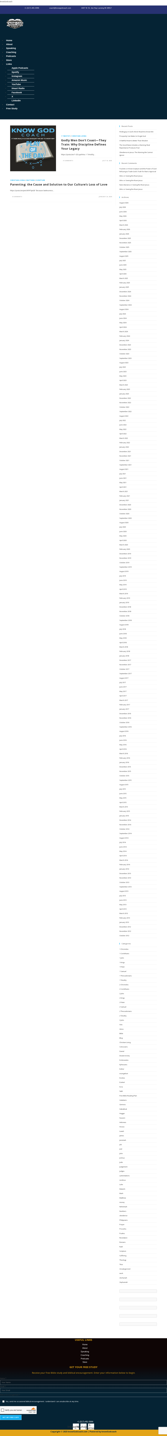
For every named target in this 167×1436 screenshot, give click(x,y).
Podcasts (11, 56)
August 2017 (123, 678)
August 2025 (123, 256)
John (121, 1153)
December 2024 (125, 291)
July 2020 (122, 527)
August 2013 (123, 891)
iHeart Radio (18, 88)
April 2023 (123, 380)
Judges (121, 1171)
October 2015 (124, 776)
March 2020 (123, 545)
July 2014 (122, 842)
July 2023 (122, 367)
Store (9, 60)
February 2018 (124, 651)
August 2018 (123, 625)
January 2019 (124, 602)
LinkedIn (16, 100)
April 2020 (123, 540)
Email (3, 1386)
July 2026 (122, 207)
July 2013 (122, 896)
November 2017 (125, 665)
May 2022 (122, 429)
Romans (122, 1242)
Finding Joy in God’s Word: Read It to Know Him (136, 132)
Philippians (123, 1220)
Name (3, 1378)
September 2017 (125, 673)
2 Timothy (123, 1016)
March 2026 (123, 225)
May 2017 (122, 691)
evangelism (123, 1073)
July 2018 (122, 629)
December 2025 (125, 238)
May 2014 (122, 851)
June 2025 (123, 265)
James (121, 1136)
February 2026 (124, 229)
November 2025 (125, 243)
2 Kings (122, 998)
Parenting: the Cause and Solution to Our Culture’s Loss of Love (58, 184)
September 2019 (125, 567)
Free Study (11, 108)
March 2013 (123, 913)
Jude (121, 1162)
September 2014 (125, 833)
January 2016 (124, 762)
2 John (121, 993)
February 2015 (124, 811)
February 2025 (124, 283)
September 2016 (125, 727)
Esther (121, 1069)
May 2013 (122, 904)
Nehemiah (123, 1207)
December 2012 (125, 927)
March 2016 (123, 753)
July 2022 (122, 420)
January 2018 (124, 656)
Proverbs (122, 1229)
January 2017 (124, 709)
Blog (121, 1038)
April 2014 (123, 856)
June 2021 (123, 478)
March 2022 (123, 438)
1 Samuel (122, 971)
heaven (122, 1118)
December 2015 (125, 767)
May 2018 (122, 638)
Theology (122, 1260)
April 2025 (123, 274)
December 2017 (125, 660)
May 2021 (122, 482)
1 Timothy (65, 136)
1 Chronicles (123, 949)
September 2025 (125, 251)
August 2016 (123, 731)
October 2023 (124, 354)
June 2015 (123, 793)
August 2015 (123, 784)
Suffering (122, 1256)
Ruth (121, 1247)
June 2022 (123, 425)
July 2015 (122, 789)
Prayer (121, 1224)
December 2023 (125, 345)
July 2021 (122, 474)
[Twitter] (63, 11)
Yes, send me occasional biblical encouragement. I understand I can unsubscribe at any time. (42, 1401)
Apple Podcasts (20, 68)
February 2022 (124, 442)
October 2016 (124, 722)
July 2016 (122, 736)
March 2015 (123, 807)
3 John (121, 1020)
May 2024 (122, 322)
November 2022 (125, 402)
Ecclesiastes (123, 1060)
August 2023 (123, 363)
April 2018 (123, 642)
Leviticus (122, 1180)
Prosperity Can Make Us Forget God (132, 136)
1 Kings (122, 962)
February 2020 (124, 549)
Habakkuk (123, 1109)
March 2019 (123, 593)
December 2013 (125, 873)
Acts (120, 1024)
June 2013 (123, 900)
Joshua (122, 1158)
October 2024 (124, 300)
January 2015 (124, 816)
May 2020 (122, 536)
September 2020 (125, 518)
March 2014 (123, 860)
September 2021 (125, 465)
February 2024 (124, 336)
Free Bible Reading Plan (128, 1096)
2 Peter (122, 1002)
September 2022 (125, 411)
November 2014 (125, 825)
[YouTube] (58, 11)
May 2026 (122, 216)
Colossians (123, 1047)
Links (9, 64)
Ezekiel (122, 1082)
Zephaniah (123, 1282)
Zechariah (123, 1278)
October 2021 (124, 460)
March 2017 (123, 700)
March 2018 (123, 647)
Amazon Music (19, 80)
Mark (121, 1193)
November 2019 (125, 558)
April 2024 (123, 327)
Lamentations (124, 1176)
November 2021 (125, 456)
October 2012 (124, 935)
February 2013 (124, 918)
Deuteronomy (124, 1056)
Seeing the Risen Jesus (134, 176)
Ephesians (123, 1064)
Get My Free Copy (11, 1417)
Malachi (122, 1189)
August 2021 (123, 469)
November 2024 (125, 296)
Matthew (30, 180)
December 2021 (125, 451)
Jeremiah (122, 1140)
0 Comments (68, 160)
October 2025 (124, 247)
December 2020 (125, 505)
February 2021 (124, 496)
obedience (123, 1215)
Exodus (122, 1078)
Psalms (122, 1233)
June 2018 (123, 633)
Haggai (122, 1113)
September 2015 (125, 780)
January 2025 (124, 287)
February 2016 (124, 758)
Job (120, 1144)
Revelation (123, 1238)
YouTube (16, 84)
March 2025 (123, 278)
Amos (121, 1029)
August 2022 (123, 416)
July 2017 (122, 682)
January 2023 (124, 394)
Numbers (122, 1211)
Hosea (121, 1127)
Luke (121, 1184)
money (122, 1202)
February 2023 (124, 389)
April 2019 (123, 589)
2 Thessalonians (125, 1011)
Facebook (17, 92)
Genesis (122, 1104)
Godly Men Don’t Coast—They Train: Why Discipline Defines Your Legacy (83, 144)
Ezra (121, 1087)
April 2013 (123, 909)
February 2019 (124, 598)
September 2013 (125, 887)
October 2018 (124, 616)
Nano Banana (124, 185)
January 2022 (124, 447)
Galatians (123, 1100)
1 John (121, 958)
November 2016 (125, 718)
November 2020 (125, 509)
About (9, 44)
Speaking (11, 48)
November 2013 (125, 878)
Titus (121, 1264)
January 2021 (124, 500)
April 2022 (123, 434)
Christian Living (79, 136)
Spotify (15, 72)
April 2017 (123, 696)
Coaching (11, 52)
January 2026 (124, 234)
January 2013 (124, 922)
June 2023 (123, 371)
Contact (10, 104)
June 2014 (123, 847)
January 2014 (124, 869)
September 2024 (125, 305)
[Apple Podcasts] (48, 11)
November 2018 (125, 611)
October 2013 (124, 882)
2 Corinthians (124, 989)
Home (9, 40)
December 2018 (125, 607)
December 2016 (125, 713)
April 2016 (123, 749)
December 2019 (125, 554)
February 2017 (124, 705)
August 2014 (123, 838)
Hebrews (122, 1122)
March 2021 (123, 491)
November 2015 (125, 771)
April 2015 (123, 802)
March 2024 (123, 331)
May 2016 (122, 745)
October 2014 (124, 829)
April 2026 (123, 220)
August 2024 (123, 309)
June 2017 (123, 687)
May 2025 (122, 269)
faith (121, 1091)
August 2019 (123, 571)
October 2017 (124, 669)
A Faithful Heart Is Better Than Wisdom (133, 141)
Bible (121, 1033)
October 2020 (124, 514)
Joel (120, 1149)
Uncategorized (124, 1269)
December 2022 (125, 398)
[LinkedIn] (66, 11)
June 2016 (123, 740)
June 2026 (123, 212)
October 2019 (124, 562)
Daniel (121, 1051)
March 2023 (123, 385)
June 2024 (123, 318)
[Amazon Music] (55, 11)
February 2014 (124, 864)
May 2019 (122, 585)
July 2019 (122, 576)
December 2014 (125, 820)
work (121, 1273)
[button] (49, 34)
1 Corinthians (124, 953)
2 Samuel (122, 1007)
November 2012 (125, 931)
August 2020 (123, 522)
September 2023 (125, 358)
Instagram (17, 76)
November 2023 (125, 349)
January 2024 (124, 340)
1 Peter (122, 967)
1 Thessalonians (125, 976)
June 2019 (123, 580)
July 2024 (122, 314)
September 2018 (125, 620)
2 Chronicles (123, 985)
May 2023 (122, 376)
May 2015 (122, 798)
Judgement (123, 1167)
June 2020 (123, 531)
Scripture (40, 180)
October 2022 (124, 407)
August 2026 (123, 203)
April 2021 (123, 487)
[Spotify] (51, 11)
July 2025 (122, 260)
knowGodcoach (6, 1)
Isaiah (121, 1131)
